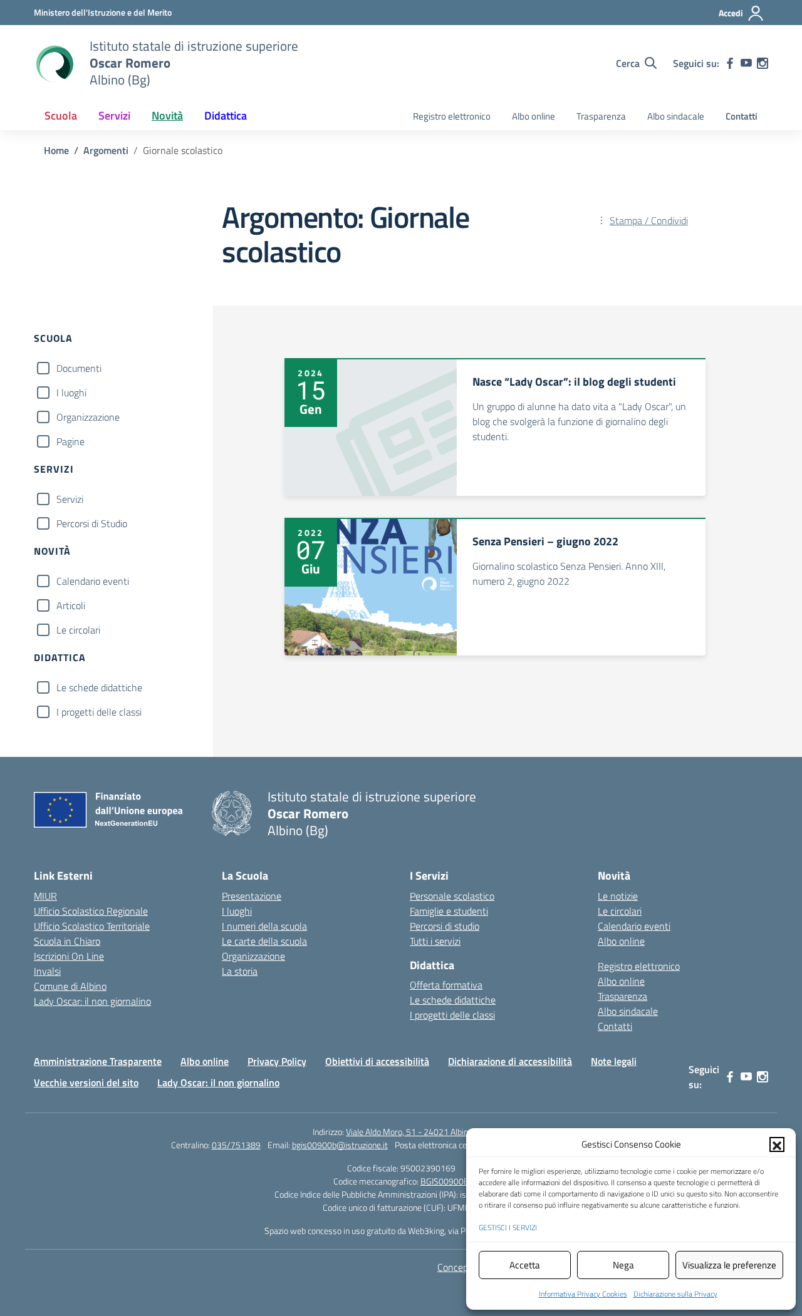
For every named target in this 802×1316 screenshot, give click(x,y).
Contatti (742, 116)
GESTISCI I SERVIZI (508, 1227)
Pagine (70, 441)
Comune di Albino (70, 986)
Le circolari (78, 629)
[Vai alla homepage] (54, 63)
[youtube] (746, 63)
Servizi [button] (114, 115)
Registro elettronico (452, 116)
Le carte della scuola (264, 940)
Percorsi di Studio (91, 523)
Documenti (79, 368)
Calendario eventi (92, 581)
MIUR (45, 895)
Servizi (69, 498)
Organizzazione (88, 416)
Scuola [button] (60, 115)
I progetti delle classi (99, 711)
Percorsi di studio (444, 925)
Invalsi (47, 971)
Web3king (426, 1230)
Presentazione (251, 895)
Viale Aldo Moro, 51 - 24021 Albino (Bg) (417, 1131)
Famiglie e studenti (449, 910)
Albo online (533, 116)
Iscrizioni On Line (69, 956)
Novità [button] (167, 115)
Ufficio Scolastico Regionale (91, 910)
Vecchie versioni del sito (86, 1082)
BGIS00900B (444, 1181)
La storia (240, 971)
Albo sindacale (675, 116)
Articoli (70, 605)
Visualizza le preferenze (729, 1265)
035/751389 (236, 1144)
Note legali (614, 1061)
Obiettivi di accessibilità (377, 1061)
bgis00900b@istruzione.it (340, 1144)
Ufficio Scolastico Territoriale (92, 925)
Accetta (524, 1265)
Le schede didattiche (99, 687)
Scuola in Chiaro (67, 940)
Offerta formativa (446, 984)
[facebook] (730, 63)
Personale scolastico (452, 895)
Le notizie (618, 895)
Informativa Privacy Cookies (583, 1294)
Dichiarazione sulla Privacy (675, 1294)
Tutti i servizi (435, 940)
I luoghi (71, 392)
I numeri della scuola (264, 925)
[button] (777, 1144)
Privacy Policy (276, 1061)
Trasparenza (601, 116)
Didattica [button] (225, 115)
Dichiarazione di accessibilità (510, 1061)
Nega (623, 1265)
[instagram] (762, 63)
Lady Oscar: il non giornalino (92, 1001)
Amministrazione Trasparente (98, 1061)
